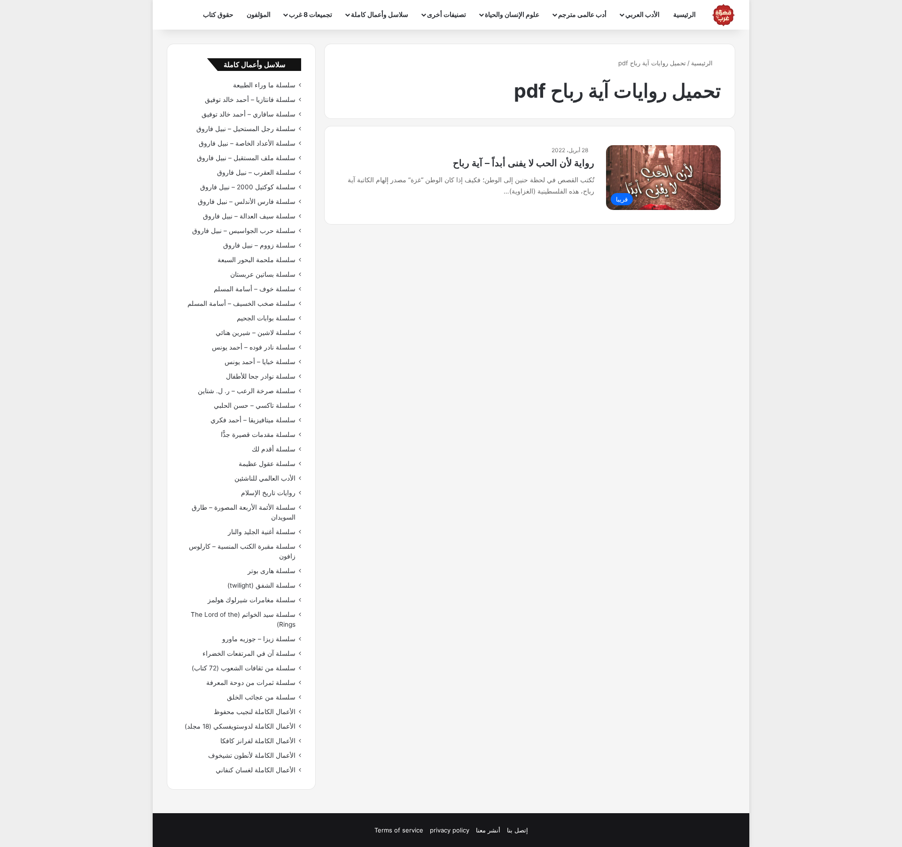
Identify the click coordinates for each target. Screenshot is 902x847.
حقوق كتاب (218, 14)
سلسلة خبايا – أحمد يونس (260, 361)
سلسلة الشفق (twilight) (261, 585)
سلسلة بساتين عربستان (262, 274)
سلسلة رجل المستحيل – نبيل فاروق (245, 128)
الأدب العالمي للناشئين (264, 478)
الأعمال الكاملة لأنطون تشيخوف (251, 755)
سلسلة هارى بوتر (271, 571)
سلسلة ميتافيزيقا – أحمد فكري (252, 420)
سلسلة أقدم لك (273, 449)
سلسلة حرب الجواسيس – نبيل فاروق (243, 230)
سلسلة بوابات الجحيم (266, 318)
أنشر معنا (488, 830)
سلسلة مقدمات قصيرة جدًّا (258, 434)
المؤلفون (259, 14)
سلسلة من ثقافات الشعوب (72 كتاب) (243, 668)
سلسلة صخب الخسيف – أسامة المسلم (241, 303)
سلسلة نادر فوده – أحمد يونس (253, 347)
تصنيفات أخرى (446, 14)
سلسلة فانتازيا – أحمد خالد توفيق (250, 99)
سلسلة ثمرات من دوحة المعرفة (250, 682)
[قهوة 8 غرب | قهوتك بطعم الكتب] (723, 15)
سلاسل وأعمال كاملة (379, 14)
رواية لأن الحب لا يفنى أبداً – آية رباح (523, 163)
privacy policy (449, 830)
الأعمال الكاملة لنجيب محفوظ (254, 711)
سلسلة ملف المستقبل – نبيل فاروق (246, 158)
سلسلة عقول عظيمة (267, 463)
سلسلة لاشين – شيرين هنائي (255, 332)
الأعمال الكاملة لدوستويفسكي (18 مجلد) (240, 726)
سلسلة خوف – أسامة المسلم (254, 289)
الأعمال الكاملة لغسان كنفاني (255, 770)
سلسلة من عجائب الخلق (261, 697)
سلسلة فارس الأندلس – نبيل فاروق (246, 201)
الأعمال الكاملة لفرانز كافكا (257, 741)
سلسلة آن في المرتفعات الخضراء (248, 653)
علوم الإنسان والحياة (512, 14)
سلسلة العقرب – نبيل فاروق (256, 172)
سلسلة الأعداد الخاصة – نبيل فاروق (247, 143)
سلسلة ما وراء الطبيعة (264, 85)
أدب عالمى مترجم (582, 14)
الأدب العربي (642, 14)
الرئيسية (684, 14)
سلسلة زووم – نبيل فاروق (259, 245)
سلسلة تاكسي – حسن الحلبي (254, 405)
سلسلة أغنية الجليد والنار (261, 532)
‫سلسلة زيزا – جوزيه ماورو (258, 639)
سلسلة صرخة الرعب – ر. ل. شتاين (246, 391)
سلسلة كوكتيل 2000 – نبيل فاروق (247, 187)
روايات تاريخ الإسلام (268, 493)
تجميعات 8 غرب (310, 14)
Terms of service (398, 830)
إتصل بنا (517, 830)
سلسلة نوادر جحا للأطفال (260, 376)
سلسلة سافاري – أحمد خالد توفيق (248, 114)
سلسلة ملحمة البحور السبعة (256, 260)
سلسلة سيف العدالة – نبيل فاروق (249, 216)
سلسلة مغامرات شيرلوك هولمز (251, 600)
